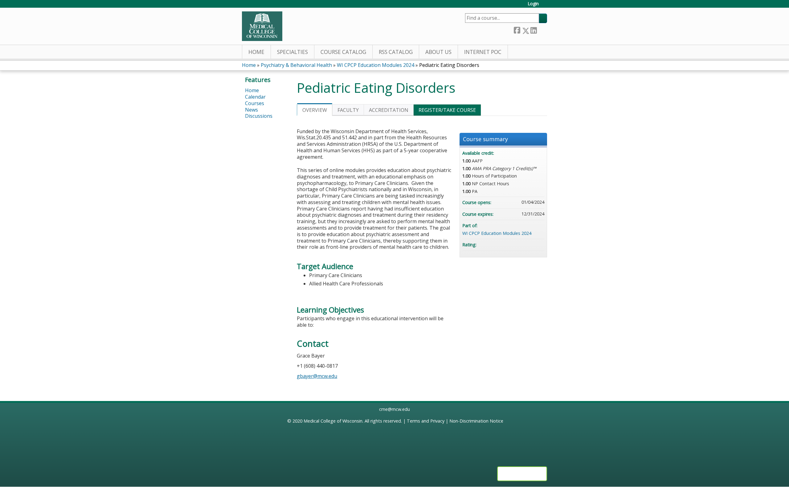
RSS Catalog (396, 51)
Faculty (348, 110)
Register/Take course (447, 110)
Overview (314, 110)
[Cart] (545, 6)
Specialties (292, 51)
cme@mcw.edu (394, 409)
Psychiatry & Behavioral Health (296, 65)
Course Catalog (343, 51)
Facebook (517, 29)
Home (256, 51)
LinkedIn (533, 29)
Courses (254, 103)
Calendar (255, 96)
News (251, 109)
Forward (542, 29)
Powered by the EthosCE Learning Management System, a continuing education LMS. (522, 473)
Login (533, 4)
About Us (438, 51)
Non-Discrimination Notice (476, 421)
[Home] (262, 26)
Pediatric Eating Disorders (449, 65)
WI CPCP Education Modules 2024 (375, 65)
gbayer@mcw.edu (317, 376)
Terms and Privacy (425, 421)
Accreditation (388, 110)
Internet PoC (482, 51)
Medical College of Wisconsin (333, 421)
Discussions (258, 116)
